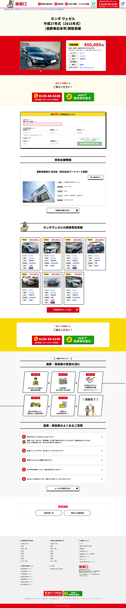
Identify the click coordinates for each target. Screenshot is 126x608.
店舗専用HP (97, 177)
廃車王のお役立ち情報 (56, 569)
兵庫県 (31, 300)
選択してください (28, 124)
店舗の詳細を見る (62, 210)
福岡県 (74, 265)
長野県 (82, 64)
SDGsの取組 (85, 4)
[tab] (40, 71)
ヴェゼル (29, 9)
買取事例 (60, 4)
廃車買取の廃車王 (9, 9)
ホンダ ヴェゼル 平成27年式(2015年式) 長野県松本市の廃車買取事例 (48, 9)
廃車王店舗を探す (47, 4)
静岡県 (96, 265)
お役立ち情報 (72, 4)
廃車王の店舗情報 (77, 513)
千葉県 (31, 265)
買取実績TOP (18, 9)
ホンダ (24, 9)
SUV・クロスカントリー (87, 67)
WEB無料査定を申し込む (89, 143)
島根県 (53, 300)
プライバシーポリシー (87, 140)
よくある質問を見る (63, 488)
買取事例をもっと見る (62, 309)
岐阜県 (74, 300)
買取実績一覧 (48, 513)
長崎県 (53, 265)
